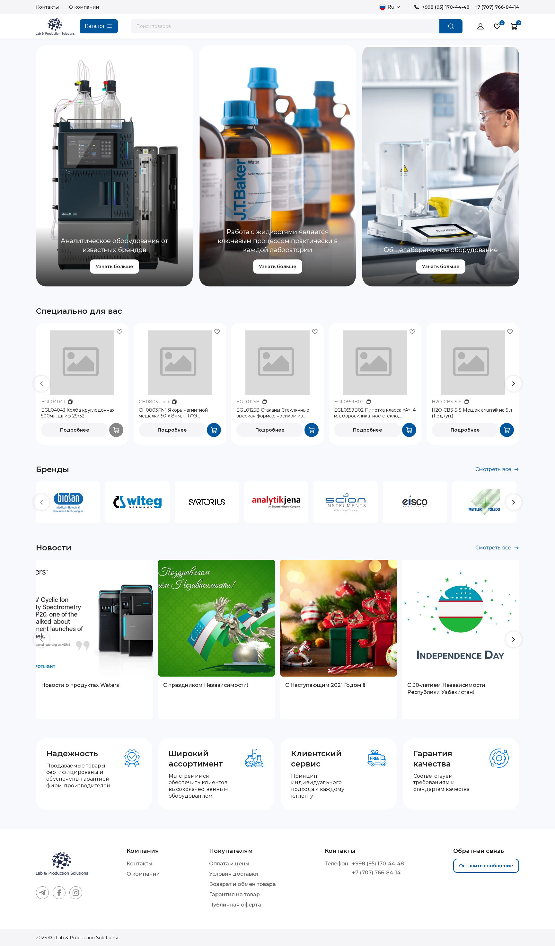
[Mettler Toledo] (484, 502)
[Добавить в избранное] (119, 332)
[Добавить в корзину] (214, 430)
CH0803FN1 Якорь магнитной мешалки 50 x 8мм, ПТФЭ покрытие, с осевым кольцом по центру (175, 413)
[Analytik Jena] (276, 502)
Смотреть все (493, 469)
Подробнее (74, 430)
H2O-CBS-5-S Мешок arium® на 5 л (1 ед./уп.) (472, 413)
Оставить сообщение (486, 866)
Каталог (95, 26)
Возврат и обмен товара (242, 884)
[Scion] (345, 502)
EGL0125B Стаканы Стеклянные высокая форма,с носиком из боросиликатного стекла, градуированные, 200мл (272, 413)
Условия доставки (233, 874)
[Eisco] (415, 502)
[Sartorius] (207, 502)
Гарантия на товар (234, 894)
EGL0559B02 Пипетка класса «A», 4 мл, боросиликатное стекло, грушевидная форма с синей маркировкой (375, 413)
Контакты (47, 7)
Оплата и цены (229, 864)
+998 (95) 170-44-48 (446, 7)
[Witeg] (137, 502)
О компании (84, 7)
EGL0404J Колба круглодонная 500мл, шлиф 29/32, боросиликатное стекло (78, 413)
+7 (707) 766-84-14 (497, 7)
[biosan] (68, 502)
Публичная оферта (235, 905)
